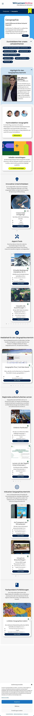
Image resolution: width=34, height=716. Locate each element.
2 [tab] (8, 324)
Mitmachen (17, 135)
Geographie (14, 11)
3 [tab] (11, 324)
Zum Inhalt (20, 226)
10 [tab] (27, 324)
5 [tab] (16, 324)
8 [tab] (23, 324)
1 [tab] (17, 231)
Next (30, 286)
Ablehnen (17, 706)
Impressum (25, 714)
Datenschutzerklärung (18, 714)
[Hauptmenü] (3, 3)
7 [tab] (20, 324)
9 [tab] (25, 324)
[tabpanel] (20, 212)
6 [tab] (18, 324)
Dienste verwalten (5, 697)
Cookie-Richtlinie (9, 714)
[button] (31, 684)
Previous (3, 286)
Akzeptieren (17, 702)
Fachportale (6, 11)
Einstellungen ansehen (17, 710)
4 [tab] (13, 324)
